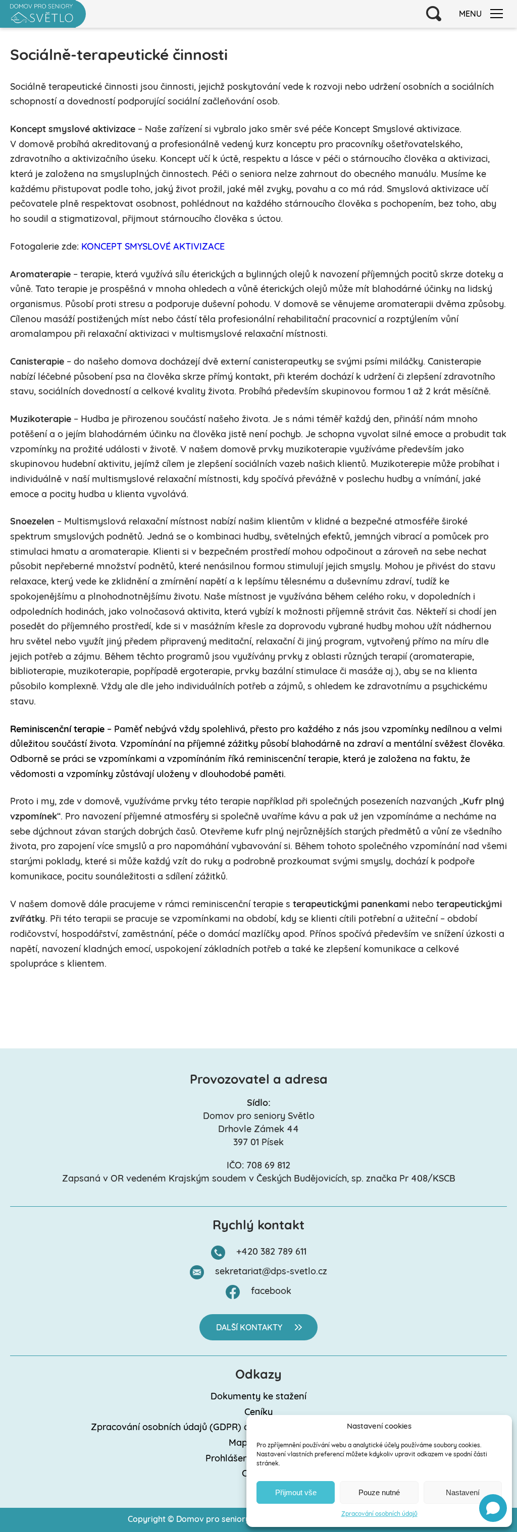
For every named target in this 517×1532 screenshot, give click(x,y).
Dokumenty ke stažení (258, 1397)
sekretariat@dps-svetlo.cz (271, 1272)
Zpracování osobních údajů (379, 1514)
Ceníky (258, 1413)
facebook (271, 1292)
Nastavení (463, 1492)
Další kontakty (249, 1328)
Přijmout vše (296, 1492)
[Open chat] (493, 1508)
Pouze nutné (379, 1492)
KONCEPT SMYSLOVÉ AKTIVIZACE (153, 247)
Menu (470, 15)
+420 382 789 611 (271, 1252)
